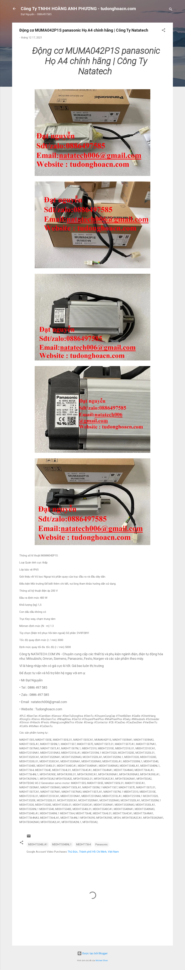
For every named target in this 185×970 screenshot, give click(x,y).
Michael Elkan (102, 960)
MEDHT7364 (83, 844)
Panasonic (101, 844)
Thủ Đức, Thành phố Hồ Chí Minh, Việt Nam (93, 851)
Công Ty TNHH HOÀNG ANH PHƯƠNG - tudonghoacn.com (78, 8)
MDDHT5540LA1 (38, 844)
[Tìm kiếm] (171, 9)
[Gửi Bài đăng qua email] (29, 837)
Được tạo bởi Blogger (95, 953)
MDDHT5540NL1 (62, 844)
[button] (163, 31)
